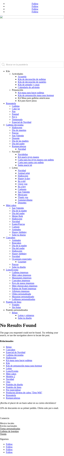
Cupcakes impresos (21, 280)
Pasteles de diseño (14, 384)
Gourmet (22, 261)
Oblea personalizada (21, 294)
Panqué (15, 114)
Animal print (24, 173)
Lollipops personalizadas (23, 299)
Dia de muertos (19, 130)
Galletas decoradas (15, 125)
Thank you (23, 197)
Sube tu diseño (19, 267)
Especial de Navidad (21, 122)
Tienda (3, 434)
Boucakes (16, 243)
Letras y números (26, 315)
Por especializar (13, 390)
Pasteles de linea (13, 302)
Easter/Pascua (18, 224)
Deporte (15, 138)
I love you (22, 184)
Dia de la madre (19, 210)
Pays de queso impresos (23, 283)
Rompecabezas (19, 146)
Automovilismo (25, 200)
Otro (8, 382)
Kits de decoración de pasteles (32, 82)
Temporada (17, 119)
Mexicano (22, 194)
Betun (15, 312)
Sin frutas (16, 307)
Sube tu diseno (19, 235)
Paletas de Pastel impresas (24, 288)
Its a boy (22, 186)
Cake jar (16, 108)
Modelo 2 (10, 376)
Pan (13, 111)
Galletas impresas (20, 272)
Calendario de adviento (29, 87)
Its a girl (21, 181)
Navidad (22, 149)
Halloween (17, 127)
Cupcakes (10, 237)
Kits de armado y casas (28, 84)
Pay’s (14, 117)
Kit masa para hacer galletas (31, 92)
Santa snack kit (25, 165)
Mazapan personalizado (23, 296)
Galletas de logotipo (9, 431)
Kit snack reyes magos (28, 157)
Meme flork (17, 216)
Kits (8, 363)
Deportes (22, 202)
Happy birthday (19, 232)
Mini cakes (11, 205)
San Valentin (18, 135)
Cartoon (15, 227)
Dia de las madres (20, 141)
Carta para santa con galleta (31, 162)
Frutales (15, 304)
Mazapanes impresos (21, 278)
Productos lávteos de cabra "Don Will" (24, 392)
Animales (16, 229)
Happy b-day (24, 178)
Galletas (15, 106)
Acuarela (22, 76)
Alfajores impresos (20, 291)
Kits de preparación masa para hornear (36, 95)
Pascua (15, 133)
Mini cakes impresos (21, 275)
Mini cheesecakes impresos (24, 286)
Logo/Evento (12, 269)
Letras (9, 368)
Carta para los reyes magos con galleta (36, 159)
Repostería (11, 103)
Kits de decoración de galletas (32, 79)
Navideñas (23, 154)
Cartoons (22, 189)
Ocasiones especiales (22, 259)
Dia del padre (18, 143)
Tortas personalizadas (10, 428)
